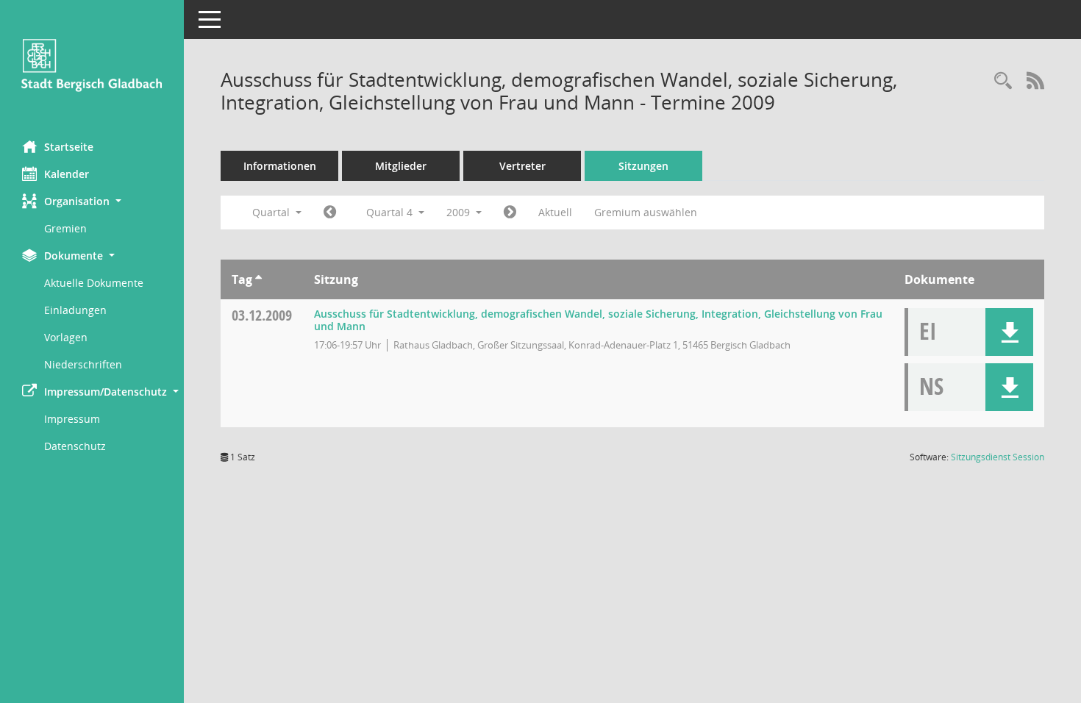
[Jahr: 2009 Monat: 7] (330, 212)
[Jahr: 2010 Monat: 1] (510, 212)
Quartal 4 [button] (390, 212)
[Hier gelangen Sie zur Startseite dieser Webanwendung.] (92, 65)
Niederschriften (83, 364)
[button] (92, 201)
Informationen (279, 166)
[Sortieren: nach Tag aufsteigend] (258, 279)
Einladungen (75, 310)
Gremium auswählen (645, 212)
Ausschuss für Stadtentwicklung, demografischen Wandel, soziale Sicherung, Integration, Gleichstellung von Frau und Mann (598, 320)
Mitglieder (401, 166)
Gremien (65, 228)
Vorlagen (66, 337)
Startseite (68, 147)
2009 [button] (459, 212)
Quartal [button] (272, 212)
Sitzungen (643, 166)
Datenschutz (75, 446)
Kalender (66, 174)
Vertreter (522, 166)
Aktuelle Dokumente (93, 283)
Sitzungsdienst (997, 457)
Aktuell (555, 212)
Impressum (72, 419)
